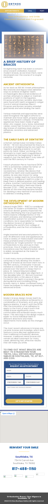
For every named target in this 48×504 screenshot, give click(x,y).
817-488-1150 (24, 468)
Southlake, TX (24, 456)
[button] (45, 4)
